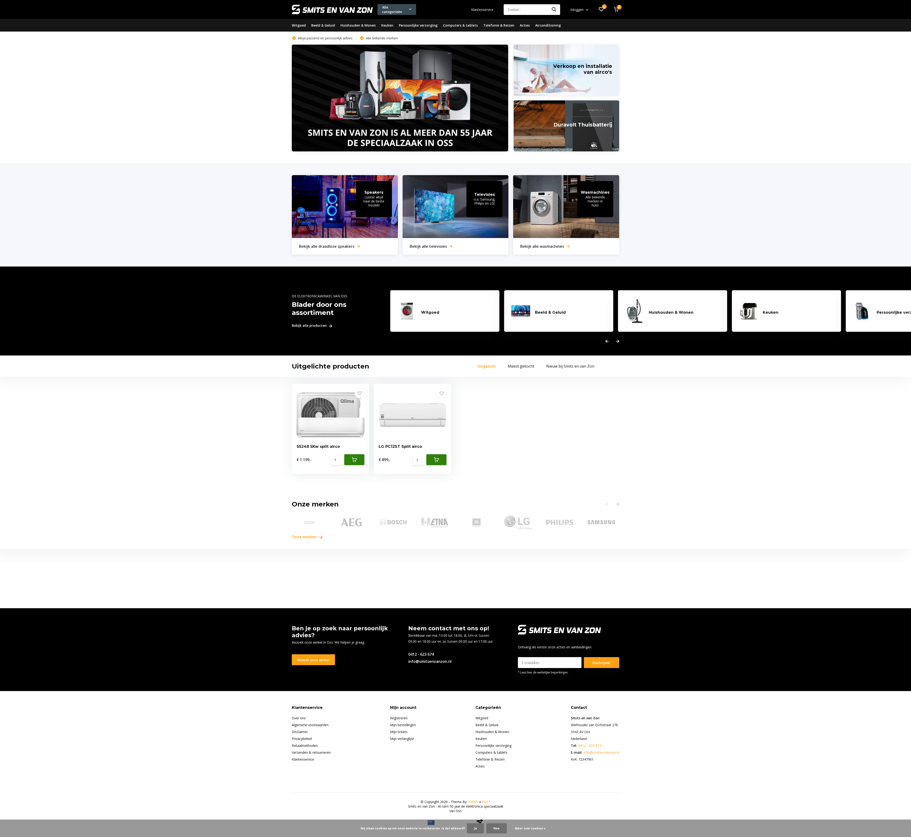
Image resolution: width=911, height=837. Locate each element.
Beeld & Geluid (323, 25)
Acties (525, 25)
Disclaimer (300, 731)
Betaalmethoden (305, 745)
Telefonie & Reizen (498, 25)
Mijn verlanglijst (402, 738)
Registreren (399, 718)
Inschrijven (601, 662)
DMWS (473, 802)
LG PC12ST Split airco (400, 446)
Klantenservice (482, 9)
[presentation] (607, 341)
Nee (496, 828)
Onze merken (305, 536)
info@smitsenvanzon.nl (429, 661)
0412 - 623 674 (421, 654)
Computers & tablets (460, 25)
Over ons (299, 718)
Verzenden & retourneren (311, 752)
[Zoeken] (554, 9)
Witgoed (299, 25)
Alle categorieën (392, 9)
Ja (475, 828)
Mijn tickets (399, 731)
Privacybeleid (302, 738)
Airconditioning (548, 25)
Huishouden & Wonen (358, 25)
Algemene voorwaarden (310, 725)
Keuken (387, 25)
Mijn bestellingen (403, 725)
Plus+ (486, 802)
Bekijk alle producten (310, 326)
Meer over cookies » (530, 828)
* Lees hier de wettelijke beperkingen (543, 672)
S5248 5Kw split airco (318, 446)
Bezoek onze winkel (313, 660)
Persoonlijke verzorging (418, 25)
